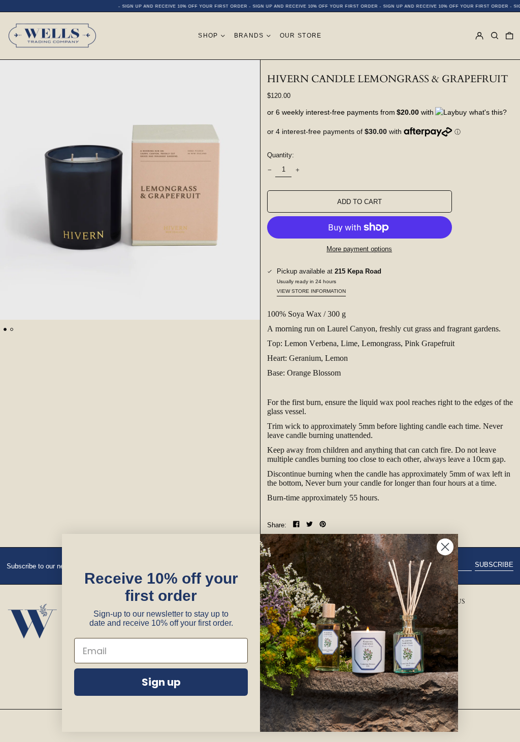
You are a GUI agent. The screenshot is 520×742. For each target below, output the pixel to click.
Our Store (301, 35)
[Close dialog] (445, 547)
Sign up (161, 682)
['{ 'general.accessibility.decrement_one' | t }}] (269, 170)
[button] (495, 36)
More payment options (359, 249)
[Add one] (297, 170)
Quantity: (280, 155)
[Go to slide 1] (5, 329)
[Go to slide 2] (12, 329)
